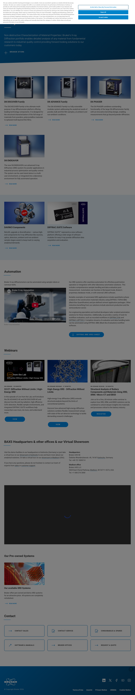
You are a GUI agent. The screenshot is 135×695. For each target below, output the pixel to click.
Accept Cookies (103, 17)
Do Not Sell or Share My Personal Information (103, 7)
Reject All (103, 12)
